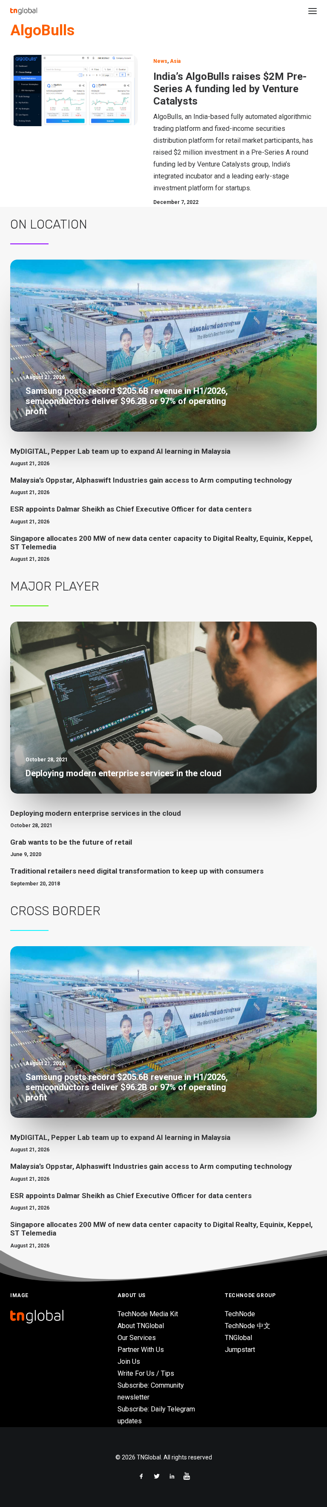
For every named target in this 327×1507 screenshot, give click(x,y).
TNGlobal (238, 1338)
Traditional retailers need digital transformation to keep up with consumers (137, 871)
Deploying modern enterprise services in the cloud (95, 813)
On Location (48, 224)
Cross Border (55, 911)
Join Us (129, 1361)
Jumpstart (240, 1350)
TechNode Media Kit (148, 1314)
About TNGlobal (141, 1326)
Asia (175, 61)
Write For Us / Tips (146, 1373)
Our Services (137, 1338)
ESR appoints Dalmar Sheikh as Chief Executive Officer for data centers (131, 509)
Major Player (54, 586)
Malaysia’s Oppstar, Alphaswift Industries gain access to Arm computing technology (151, 480)
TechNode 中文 (247, 1326)
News (160, 61)
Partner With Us (141, 1350)
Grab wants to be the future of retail (71, 842)
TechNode (240, 1314)
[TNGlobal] (23, 11)
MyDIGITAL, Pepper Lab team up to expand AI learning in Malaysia (120, 451)
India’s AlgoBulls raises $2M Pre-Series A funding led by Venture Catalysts (230, 89)
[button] (312, 11)
